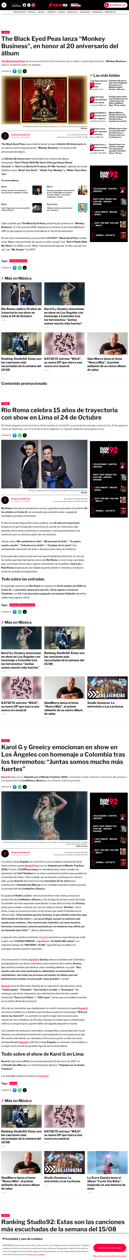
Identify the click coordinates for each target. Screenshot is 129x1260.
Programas (97, 12)
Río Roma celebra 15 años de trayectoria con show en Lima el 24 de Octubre (21, 312)
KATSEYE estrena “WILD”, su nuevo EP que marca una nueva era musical (63, 362)
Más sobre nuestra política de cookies (109, 1256)
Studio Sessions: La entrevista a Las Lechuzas (105, 704)
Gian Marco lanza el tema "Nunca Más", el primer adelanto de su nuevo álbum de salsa (106, 364)
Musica (42, 12)
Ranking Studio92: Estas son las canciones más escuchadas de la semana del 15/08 (21, 364)
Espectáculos (19, 12)
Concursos (85, 12)
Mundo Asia (72, 12)
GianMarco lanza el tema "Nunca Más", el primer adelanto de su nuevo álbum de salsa (63, 708)
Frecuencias (110, 12)
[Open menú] (4, 5)
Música (5, 32)
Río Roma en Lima (27, 605)
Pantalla (32, 12)
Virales (61, 12)
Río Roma (14, 605)
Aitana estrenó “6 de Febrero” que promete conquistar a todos (14, 191)
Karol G (43, 937)
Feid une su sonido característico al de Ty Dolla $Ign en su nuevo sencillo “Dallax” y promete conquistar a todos (60, 193)
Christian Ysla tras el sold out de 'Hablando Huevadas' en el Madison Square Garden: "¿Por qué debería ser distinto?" (118, 86)
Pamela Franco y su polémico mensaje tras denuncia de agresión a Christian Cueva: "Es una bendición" (117, 149)
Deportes (51, 12)
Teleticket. (43, 1075)
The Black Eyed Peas (13, 61)
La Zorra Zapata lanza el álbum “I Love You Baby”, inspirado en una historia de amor (106, 1183)
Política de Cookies (36, 1254)
